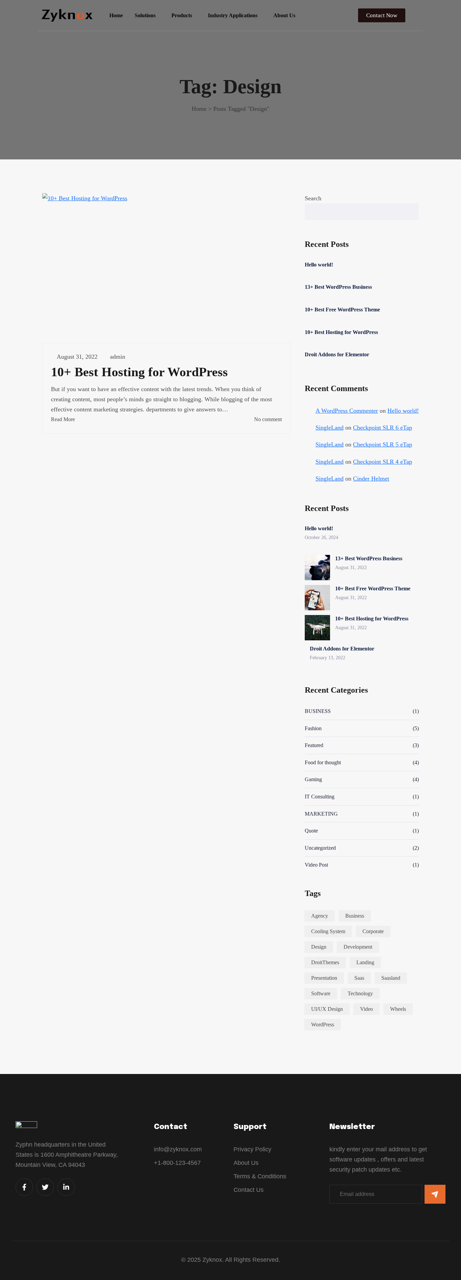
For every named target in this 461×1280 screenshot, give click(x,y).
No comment (268, 419)
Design (318, 947)
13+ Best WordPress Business (338, 287)
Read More (63, 419)
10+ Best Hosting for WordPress (139, 372)
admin (117, 356)
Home (116, 15)
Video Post (316, 865)
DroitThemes (325, 962)
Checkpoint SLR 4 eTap (382, 461)
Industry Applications (232, 15)
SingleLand (330, 427)
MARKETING (321, 814)
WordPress (322, 1024)
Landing (365, 962)
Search (313, 198)
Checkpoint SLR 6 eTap (382, 427)
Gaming (313, 779)
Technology (360, 993)
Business (354, 916)
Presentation (324, 978)
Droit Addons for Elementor (337, 354)
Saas (359, 978)
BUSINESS (318, 711)
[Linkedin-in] (66, 1187)
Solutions (145, 15)
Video (366, 1009)
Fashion (313, 728)
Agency (319, 916)
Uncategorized (320, 848)
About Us (284, 15)
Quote (311, 831)
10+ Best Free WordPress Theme (342, 309)
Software (320, 993)
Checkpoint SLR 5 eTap (382, 444)
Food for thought (323, 762)
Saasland (390, 978)
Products (181, 15)
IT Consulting (319, 796)
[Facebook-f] (24, 1187)
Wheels (398, 1009)
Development (358, 947)
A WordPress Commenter (347, 410)
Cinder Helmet (371, 478)
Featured (314, 745)
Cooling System (328, 931)
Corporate (373, 931)
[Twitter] (45, 1187)
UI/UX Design (327, 1009)
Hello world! (319, 264)
